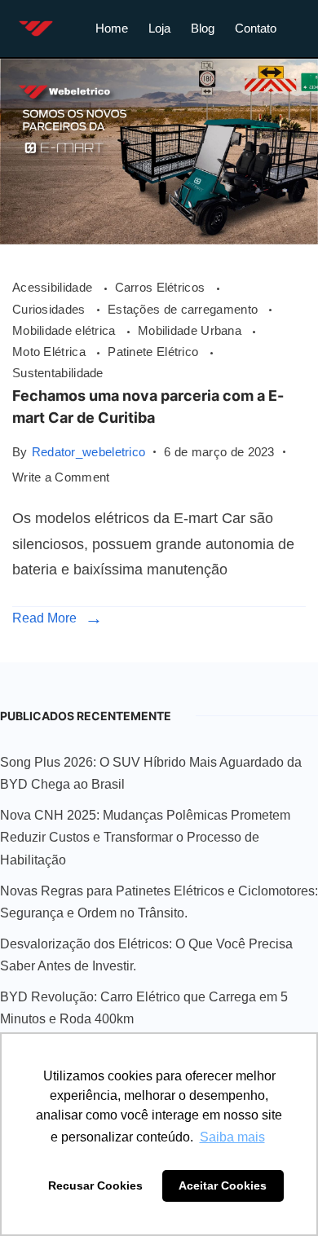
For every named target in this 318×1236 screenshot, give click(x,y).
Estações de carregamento (185, 309)
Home (111, 28)
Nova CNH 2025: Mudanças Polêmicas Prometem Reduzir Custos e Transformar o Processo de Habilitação (145, 837)
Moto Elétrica (50, 351)
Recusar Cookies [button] (95, 1185)
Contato (255, 28)
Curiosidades (50, 309)
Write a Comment (61, 475)
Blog (202, 28)
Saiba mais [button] (232, 1137)
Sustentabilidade (58, 373)
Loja (159, 28)
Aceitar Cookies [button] (223, 1185)
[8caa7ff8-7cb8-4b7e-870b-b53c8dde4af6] (159, 239)
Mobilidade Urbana (191, 330)
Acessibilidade (54, 287)
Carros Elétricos (162, 287)
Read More (44, 618)
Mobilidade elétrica (65, 330)
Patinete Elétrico (154, 351)
